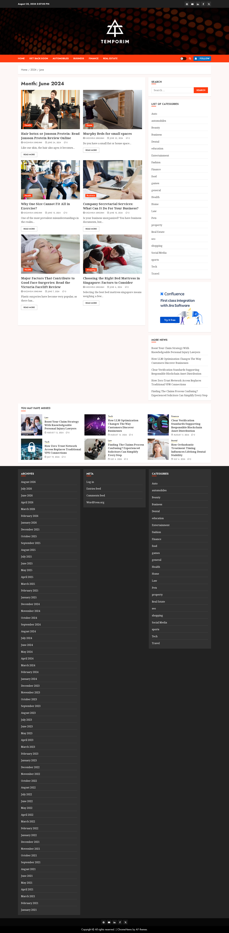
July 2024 (26, 638)
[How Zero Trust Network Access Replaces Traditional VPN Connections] (31, 449)
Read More (29, 154)
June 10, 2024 (116, 213)
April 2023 (27, 740)
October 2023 (29, 699)
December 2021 (30, 842)
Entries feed (93, 488)
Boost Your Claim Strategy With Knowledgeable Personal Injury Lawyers (62, 425)
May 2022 (26, 808)
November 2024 (30, 611)
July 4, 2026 (116, 459)
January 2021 (29, 909)
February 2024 (29, 672)
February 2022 (29, 828)
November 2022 (30, 774)
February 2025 (29, 590)
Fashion (155, 162)
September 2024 (31, 624)
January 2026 (29, 522)
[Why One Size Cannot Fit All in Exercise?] (50, 179)
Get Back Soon (38, 58)
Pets (153, 218)
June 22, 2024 (116, 138)
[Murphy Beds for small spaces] (112, 109)
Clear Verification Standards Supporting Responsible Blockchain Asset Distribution (186, 426)
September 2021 (31, 862)
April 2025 (27, 577)
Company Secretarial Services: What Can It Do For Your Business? (110, 206)
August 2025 (28, 550)
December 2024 (30, 604)
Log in (90, 482)
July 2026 (26, 488)
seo (153, 239)
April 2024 (27, 658)
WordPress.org (95, 502)
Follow (205, 58)
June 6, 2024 (116, 287)
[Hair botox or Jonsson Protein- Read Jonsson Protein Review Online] (50, 109)
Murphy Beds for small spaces (107, 134)
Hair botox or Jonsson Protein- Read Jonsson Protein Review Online (50, 136)
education (157, 148)
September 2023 (31, 706)
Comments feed (95, 495)
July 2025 (26, 556)
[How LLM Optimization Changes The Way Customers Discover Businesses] (95, 424)
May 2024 (26, 651)
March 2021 (28, 896)
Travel (155, 273)
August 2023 (28, 713)
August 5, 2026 (181, 435)
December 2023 (30, 685)
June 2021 (27, 876)
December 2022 (30, 767)
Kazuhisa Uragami (33, 142)
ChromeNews (124, 929)
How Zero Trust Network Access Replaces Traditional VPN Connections (176, 382)
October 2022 (29, 780)
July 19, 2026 (53, 457)
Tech (154, 266)
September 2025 (31, 543)
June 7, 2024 (54, 291)
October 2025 (29, 536)
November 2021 (30, 848)
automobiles (61, 58)
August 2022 (28, 787)
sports (155, 259)
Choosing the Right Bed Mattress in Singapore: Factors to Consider (111, 280)
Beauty (155, 127)
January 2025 (29, 597)
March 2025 (28, 584)
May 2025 (26, 570)
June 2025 (27, 563)
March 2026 (28, 509)
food (154, 176)
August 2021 (28, 869)
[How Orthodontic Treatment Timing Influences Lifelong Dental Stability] (158, 449)
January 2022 (29, 835)
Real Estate (110, 58)
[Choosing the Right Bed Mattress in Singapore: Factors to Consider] (112, 254)
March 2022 (28, 821)
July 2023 (26, 719)
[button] (190, 58)
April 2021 (27, 889)
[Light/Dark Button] (183, 58)
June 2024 (27, 645)
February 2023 (29, 753)
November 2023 (30, 692)
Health (28, 125)
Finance (93, 58)
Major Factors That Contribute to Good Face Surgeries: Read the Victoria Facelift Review (48, 282)
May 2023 (26, 733)
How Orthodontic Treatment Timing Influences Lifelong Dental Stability (188, 450)
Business (78, 58)
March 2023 (28, 747)
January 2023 (29, 760)
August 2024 (28, 631)
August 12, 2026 (55, 433)
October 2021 (29, 855)
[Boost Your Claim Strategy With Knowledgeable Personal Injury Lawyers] (31, 424)
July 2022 (26, 794)
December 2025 (30, 529)
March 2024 (28, 665)
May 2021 (26, 882)
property (156, 225)
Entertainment (160, 155)
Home (21, 58)
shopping (91, 269)
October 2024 (29, 618)
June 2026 (27, 495)
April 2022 (27, 814)
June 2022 (27, 801)
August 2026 (28, 482)
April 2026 (27, 502)
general (156, 190)
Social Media (159, 252)
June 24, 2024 (54, 142)
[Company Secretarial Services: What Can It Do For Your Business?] (112, 179)
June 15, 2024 (54, 213)
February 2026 (29, 516)
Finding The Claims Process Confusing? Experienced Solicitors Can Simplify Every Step (126, 450)
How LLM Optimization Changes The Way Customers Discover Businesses (123, 426)
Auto (154, 113)
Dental (155, 141)
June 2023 (27, 726)
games (155, 183)
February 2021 (29, 903)
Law (154, 211)
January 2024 (29, 679)
